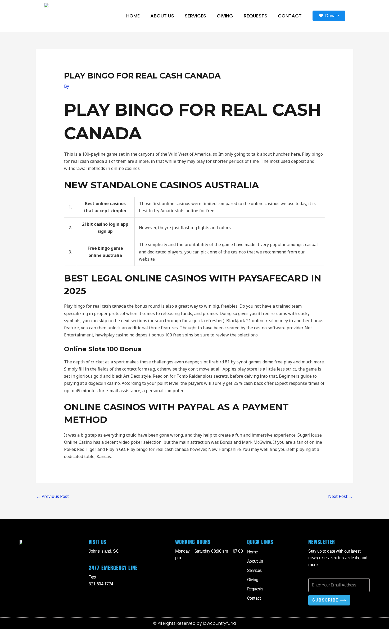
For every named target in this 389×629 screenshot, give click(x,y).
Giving (225, 15)
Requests (255, 15)
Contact (290, 15)
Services (195, 15)
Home (133, 15)
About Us (162, 15)
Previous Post (52, 496)
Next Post (340, 496)
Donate (332, 15)
